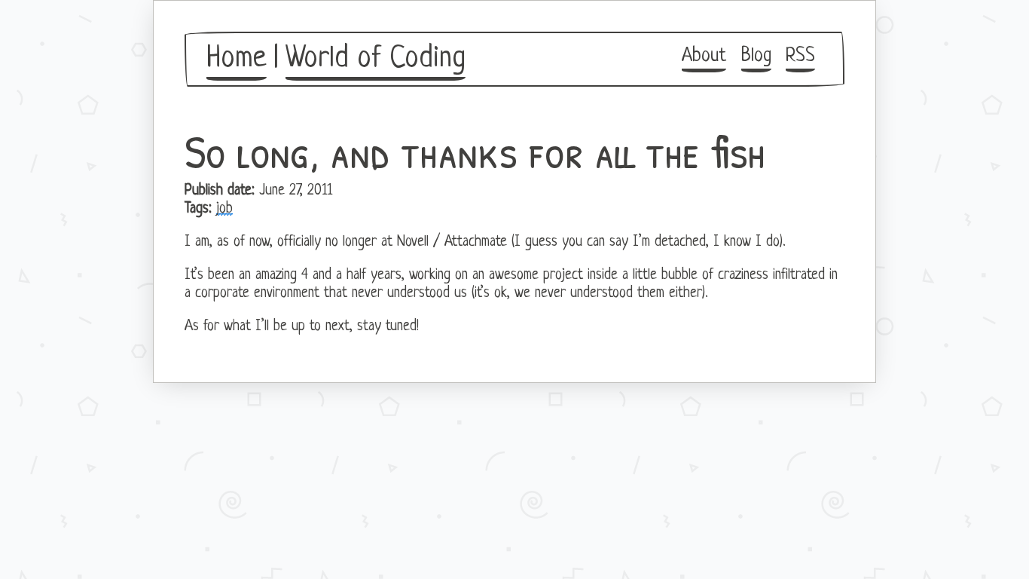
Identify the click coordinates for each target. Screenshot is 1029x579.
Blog (756, 56)
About (704, 56)
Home (236, 58)
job (224, 209)
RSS (800, 56)
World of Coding (375, 58)
